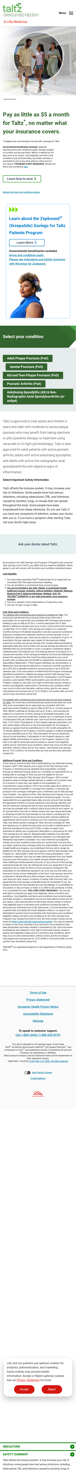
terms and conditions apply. (26, 255)
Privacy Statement (28, 1380)
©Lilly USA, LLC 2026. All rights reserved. (48, 1061)
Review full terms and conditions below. (21, 192)
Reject (52, 1389)
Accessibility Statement (38, 1014)
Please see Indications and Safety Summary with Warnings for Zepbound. (37, 261)
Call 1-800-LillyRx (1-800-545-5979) (38, 1035)
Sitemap (38, 1021)
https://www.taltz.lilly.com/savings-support (31, 921)
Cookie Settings (38, 1078)
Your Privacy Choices (42, 1072)
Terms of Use (38, 992)
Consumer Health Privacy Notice (38, 1006)
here (26, 167)
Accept (24, 1389)
